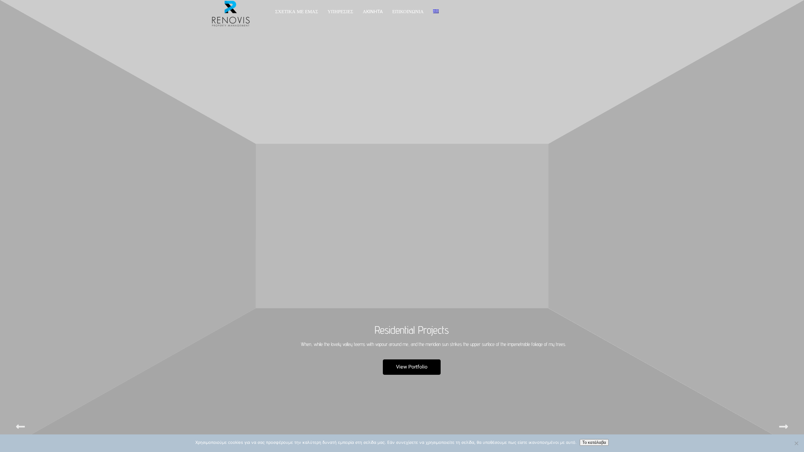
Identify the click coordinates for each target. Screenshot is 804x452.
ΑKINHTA (373, 11)
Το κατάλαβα (594, 442)
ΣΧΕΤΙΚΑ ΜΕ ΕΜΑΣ (296, 11)
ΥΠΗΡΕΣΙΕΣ (340, 11)
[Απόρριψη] (796, 443)
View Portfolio (411, 367)
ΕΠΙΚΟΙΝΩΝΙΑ (408, 11)
